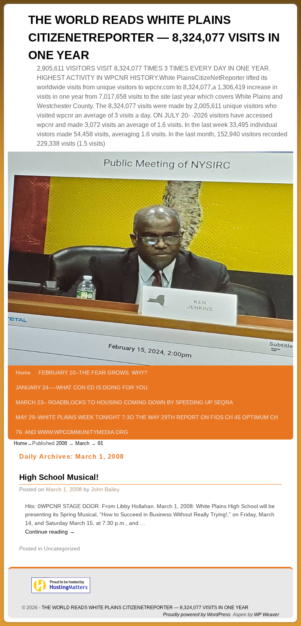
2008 (61, 443)
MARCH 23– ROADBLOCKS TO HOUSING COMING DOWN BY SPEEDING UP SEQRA (124, 402)
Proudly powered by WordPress (196, 614)
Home (23, 372)
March (82, 443)
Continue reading (50, 531)
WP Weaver (266, 614)
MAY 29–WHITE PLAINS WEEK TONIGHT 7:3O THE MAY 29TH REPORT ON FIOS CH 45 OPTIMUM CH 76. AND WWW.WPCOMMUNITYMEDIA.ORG (147, 424)
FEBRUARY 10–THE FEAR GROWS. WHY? (92, 372)
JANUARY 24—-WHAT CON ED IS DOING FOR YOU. (82, 387)
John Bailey (105, 489)
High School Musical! (59, 477)
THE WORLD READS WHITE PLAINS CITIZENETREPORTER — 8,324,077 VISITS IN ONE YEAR (154, 37)
